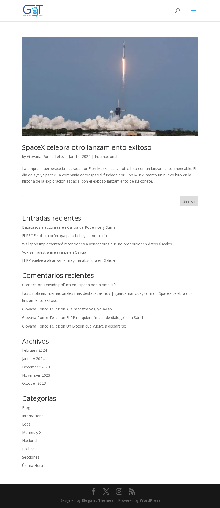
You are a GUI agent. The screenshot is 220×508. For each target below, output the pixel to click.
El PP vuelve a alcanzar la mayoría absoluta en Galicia (68, 260)
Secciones (30, 457)
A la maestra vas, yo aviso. (89, 308)
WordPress (150, 500)
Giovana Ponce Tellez (46, 156)
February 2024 (34, 350)
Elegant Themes (98, 500)
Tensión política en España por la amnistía (80, 284)
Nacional (29, 440)
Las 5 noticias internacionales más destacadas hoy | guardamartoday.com (87, 293)
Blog (26, 407)
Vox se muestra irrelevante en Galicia (54, 252)
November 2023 (36, 375)
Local (26, 424)
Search (189, 201)
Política (28, 448)
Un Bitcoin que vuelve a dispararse (96, 326)
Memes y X (31, 432)
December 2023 (36, 366)
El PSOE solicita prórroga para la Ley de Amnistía (64, 235)
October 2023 (34, 383)
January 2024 (33, 358)
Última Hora (32, 465)
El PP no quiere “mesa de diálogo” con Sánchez (107, 317)
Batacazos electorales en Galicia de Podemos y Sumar (69, 227)
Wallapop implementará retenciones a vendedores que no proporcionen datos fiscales (97, 243)
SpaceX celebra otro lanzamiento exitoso (86, 147)
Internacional (106, 156)
